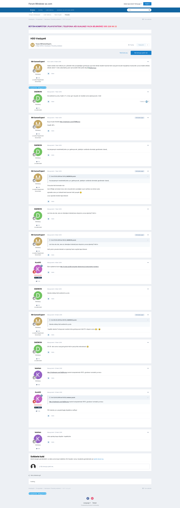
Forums (67, 15)
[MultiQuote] (48, 73)
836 (38, 384)
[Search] (149, 9)
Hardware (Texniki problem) (53, 46)
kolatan (38, 368)
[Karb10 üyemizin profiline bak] (38, 269)
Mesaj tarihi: (54, 92)
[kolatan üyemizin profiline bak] (38, 375)
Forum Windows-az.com (40, 4)
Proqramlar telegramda (37, 88)
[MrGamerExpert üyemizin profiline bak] (32, 45)
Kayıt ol (147, 4)
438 (38, 78)
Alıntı (52, 73)
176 (38, 108)
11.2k (38, 281)
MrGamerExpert (45, 44)
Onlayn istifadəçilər (34, 15)
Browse (32, 10)
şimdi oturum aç (99, 459)
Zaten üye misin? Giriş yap (132, 4)
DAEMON (38, 92)
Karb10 (38, 262)
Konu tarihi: (54, 61)
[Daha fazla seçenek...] (148, 62)
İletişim (95, 503)
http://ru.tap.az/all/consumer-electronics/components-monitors (79, 266)
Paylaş (131, 45)
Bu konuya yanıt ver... (47, 466)
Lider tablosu (47, 15)
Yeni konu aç (124, 53)
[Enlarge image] (92, 68)
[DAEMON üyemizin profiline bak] (38, 98)
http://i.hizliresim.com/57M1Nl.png (70, 122)
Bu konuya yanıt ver (141, 53)
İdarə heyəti (58, 15)
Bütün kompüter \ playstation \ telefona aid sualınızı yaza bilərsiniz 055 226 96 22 (73, 26)
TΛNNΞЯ (142, 101)
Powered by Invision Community (90, 505)
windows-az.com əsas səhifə (65, 10)
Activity (40, 10)
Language (86, 503)
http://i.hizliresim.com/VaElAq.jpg (57, 372)
